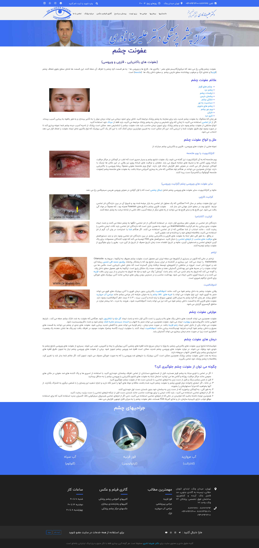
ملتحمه (138, 72)
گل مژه (118, 318)
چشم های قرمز (206, 86)
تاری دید (209, 116)
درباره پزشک (89, 13)
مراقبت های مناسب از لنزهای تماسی (195, 239)
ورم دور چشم (207, 109)
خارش (210, 112)
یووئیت (186, 322)
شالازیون (108, 318)
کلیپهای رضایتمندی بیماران (114, 504)
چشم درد (209, 90)
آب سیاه (70, 456)
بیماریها (153, 13)
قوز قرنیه (129, 456)
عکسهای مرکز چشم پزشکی (114, 508)
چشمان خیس (206, 96)
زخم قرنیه (173, 325)
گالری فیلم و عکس (104, 13)
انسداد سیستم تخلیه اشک (116, 322)
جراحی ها (143, 13)
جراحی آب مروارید (104, 294)
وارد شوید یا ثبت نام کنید (81, 3)
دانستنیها (163, 13)
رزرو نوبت (133, 13)
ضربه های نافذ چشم (162, 294)
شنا (130, 229)
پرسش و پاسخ (120, 13)
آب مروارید (189, 456)
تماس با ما (77, 13)
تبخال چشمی (156, 190)
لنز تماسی (207, 122)
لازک (170, 513)
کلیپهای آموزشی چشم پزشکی (113, 499)
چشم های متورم (205, 106)
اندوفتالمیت (161, 291)
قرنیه (213, 72)
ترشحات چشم (206, 93)
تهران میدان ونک (171, 3)
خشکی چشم (207, 99)
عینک (110, 122)
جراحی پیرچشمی (164, 504)
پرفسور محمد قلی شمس (114, 262)
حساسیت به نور (205, 103)
